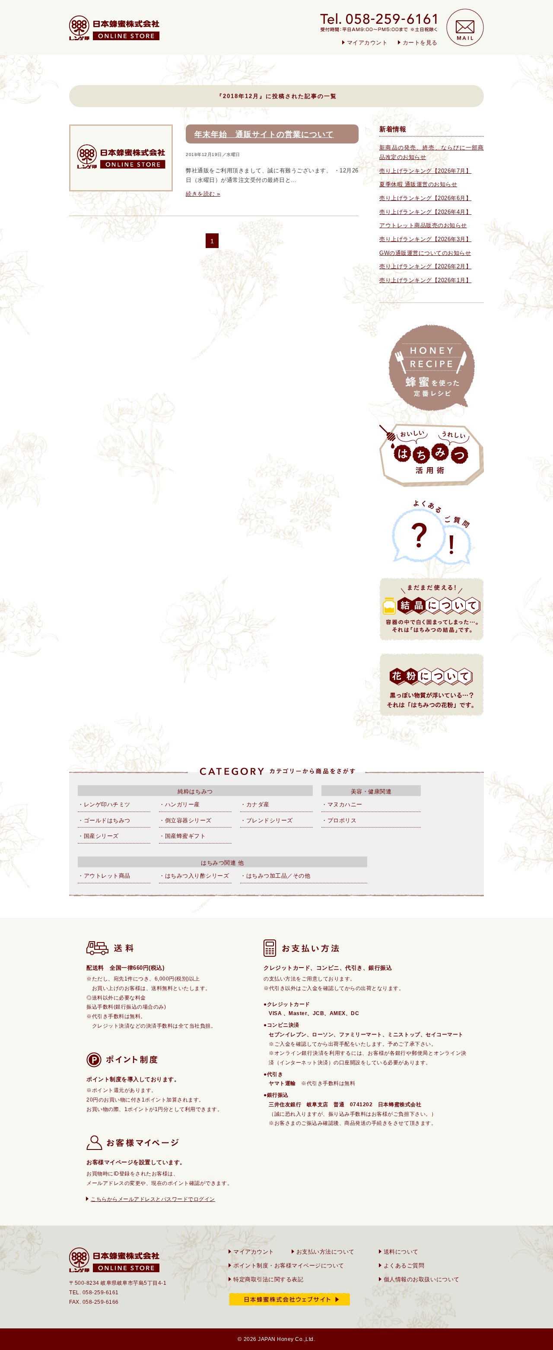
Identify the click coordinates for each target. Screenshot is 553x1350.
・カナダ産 (255, 804)
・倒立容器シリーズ (185, 820)
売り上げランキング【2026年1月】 (425, 280)
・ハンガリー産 (179, 804)
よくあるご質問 (404, 1265)
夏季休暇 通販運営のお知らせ (418, 184)
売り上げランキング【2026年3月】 (425, 239)
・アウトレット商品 (104, 875)
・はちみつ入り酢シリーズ (194, 875)
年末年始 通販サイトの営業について (264, 134)
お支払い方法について (325, 1251)
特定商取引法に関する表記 (268, 1279)
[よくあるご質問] (431, 532)
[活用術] (431, 455)
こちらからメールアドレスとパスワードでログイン (153, 1199)
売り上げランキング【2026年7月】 (425, 171)
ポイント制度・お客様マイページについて (288, 1265)
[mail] (465, 27)
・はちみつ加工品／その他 (275, 875)
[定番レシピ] (431, 368)
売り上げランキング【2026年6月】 (425, 198)
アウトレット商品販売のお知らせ (423, 225)
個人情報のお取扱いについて (422, 1279)
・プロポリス (338, 820)
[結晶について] (431, 609)
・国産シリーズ (98, 836)
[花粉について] (431, 684)
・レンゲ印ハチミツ (104, 804)
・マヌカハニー (341, 804)
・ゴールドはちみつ (104, 820)
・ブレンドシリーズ (266, 820)
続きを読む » (203, 194)
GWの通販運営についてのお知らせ (425, 253)
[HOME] (114, 27)
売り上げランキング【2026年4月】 (425, 212)
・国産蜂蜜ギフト (182, 836)
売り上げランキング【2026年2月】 (425, 266)
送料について (401, 1251)
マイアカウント (367, 42)
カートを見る (420, 42)
